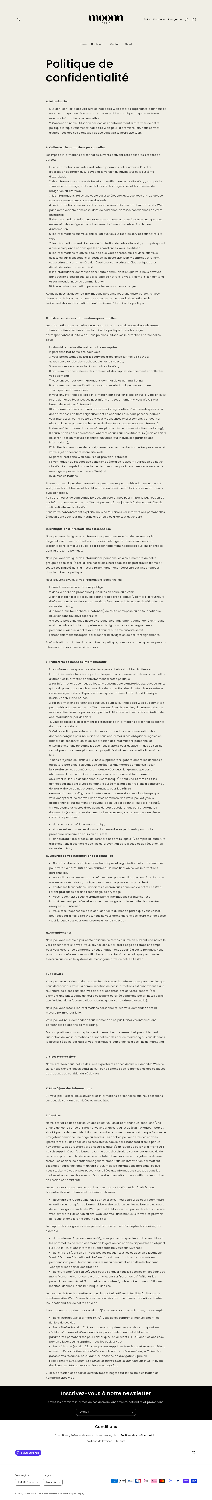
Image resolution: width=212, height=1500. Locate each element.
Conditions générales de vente (74, 1435)
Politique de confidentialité (138, 1435)
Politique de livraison (99, 1441)
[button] (18, 19)
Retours (120, 1441)
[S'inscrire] (132, 1412)
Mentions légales (107, 1435)
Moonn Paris (30, 1493)
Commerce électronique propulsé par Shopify (60, 1493)
